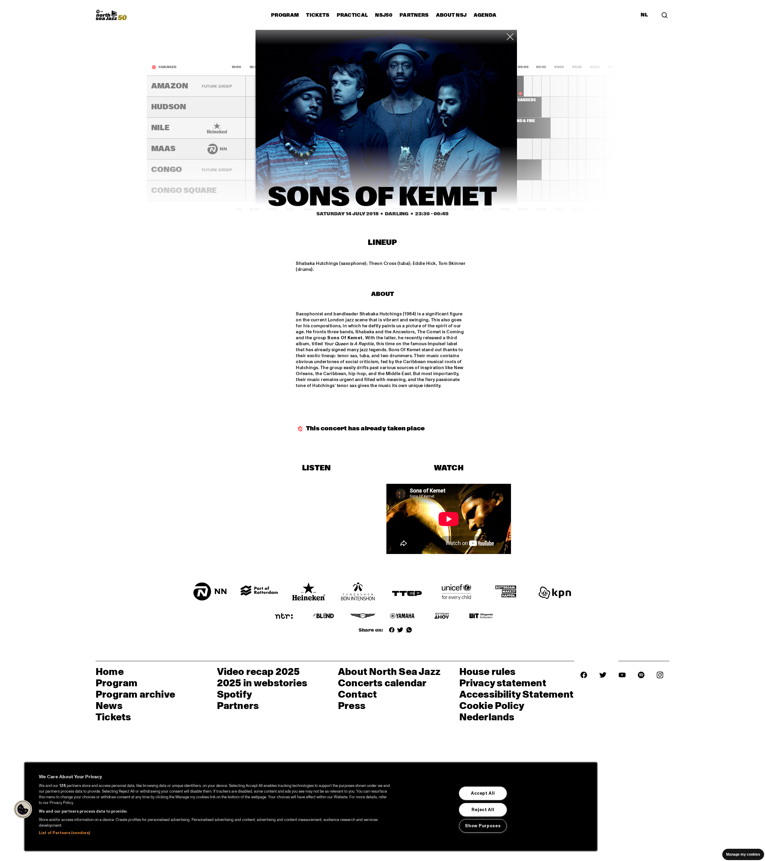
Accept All (483, 793)
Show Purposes (483, 826)
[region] (311, 806)
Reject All (483, 809)
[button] (23, 809)
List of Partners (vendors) (64, 833)
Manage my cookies (743, 854)
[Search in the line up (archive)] (664, 15)
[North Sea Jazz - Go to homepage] (111, 14)
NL (644, 15)
